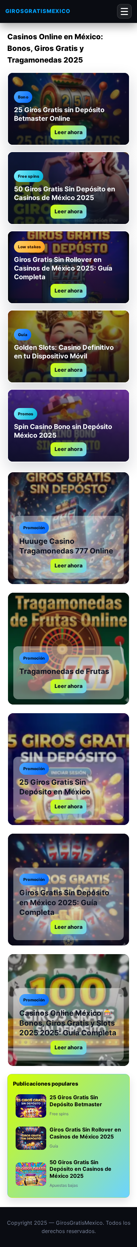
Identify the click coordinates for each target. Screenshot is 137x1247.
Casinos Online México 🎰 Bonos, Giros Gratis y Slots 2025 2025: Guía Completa (67, 1023)
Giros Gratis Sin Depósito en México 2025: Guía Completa (64, 902)
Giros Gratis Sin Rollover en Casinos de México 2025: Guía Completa (63, 268)
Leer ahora (68, 132)
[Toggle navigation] (124, 11)
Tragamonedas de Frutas (64, 671)
